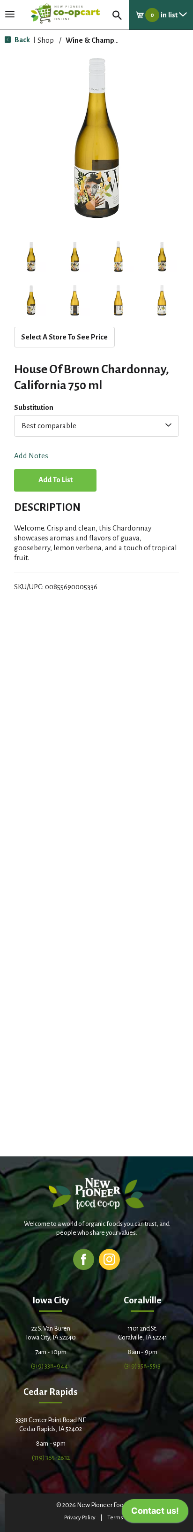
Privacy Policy (80, 1518)
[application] (155, 1513)
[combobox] (96, 426)
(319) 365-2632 (51, 1457)
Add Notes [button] (31, 456)
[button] (31, 256)
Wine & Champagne (98, 40)
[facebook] (83, 1259)
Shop (45, 40)
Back (21, 40)
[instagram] (109, 1259)
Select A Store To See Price (64, 337)
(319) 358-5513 (142, 1366)
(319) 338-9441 (50, 1366)
